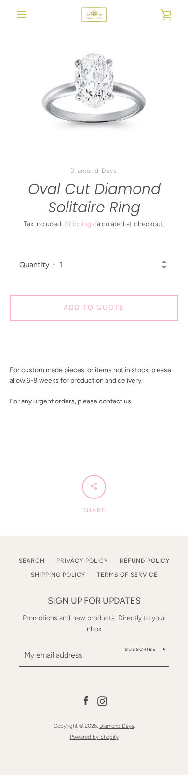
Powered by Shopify (94, 736)
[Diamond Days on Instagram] (102, 701)
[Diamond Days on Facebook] (86, 701)
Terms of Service (127, 574)
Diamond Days (116, 725)
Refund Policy (145, 560)
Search (32, 560)
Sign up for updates (94, 600)
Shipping (78, 224)
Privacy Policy (82, 560)
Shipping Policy (58, 574)
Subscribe (140, 649)
